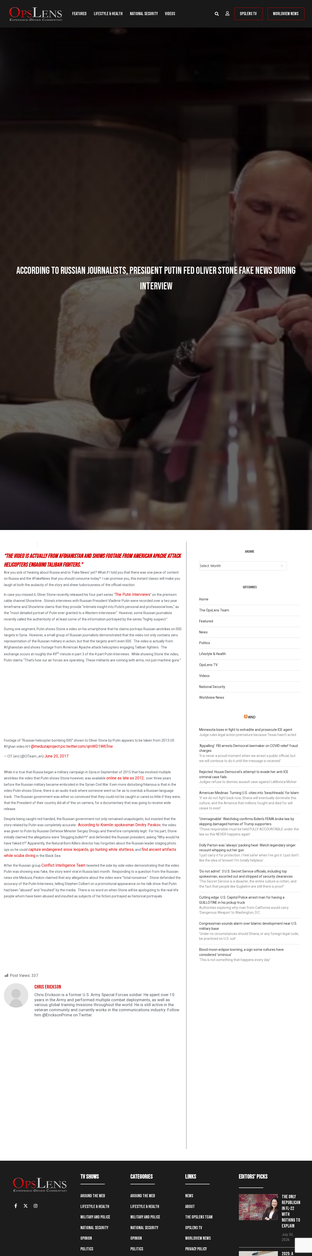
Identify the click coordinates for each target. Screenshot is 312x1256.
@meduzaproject (45, 746)
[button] (216, 14)
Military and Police (95, 1217)
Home (203, 599)
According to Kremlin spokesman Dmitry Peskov (119, 825)
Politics (204, 643)
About (190, 1206)
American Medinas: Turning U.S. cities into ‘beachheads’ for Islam (249, 793)
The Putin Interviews (132, 594)
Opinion (86, 1238)
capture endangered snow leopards (58, 849)
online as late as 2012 (125, 778)
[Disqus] (93, 1087)
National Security (144, 13)
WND (251, 717)
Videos (170, 13)
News (203, 632)
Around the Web (92, 1195)
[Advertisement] (93, 701)
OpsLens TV (208, 665)
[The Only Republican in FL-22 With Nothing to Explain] (258, 1207)
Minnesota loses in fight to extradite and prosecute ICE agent (245, 730)
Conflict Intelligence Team (63, 865)
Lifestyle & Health (108, 13)
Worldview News (211, 697)
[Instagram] (35, 1205)
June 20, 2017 (56, 756)
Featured (79, 13)
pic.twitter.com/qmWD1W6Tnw (86, 746)
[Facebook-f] (15, 1205)
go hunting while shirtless (112, 849)
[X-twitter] (25, 1205)
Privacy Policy (196, 1249)
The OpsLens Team (214, 610)
